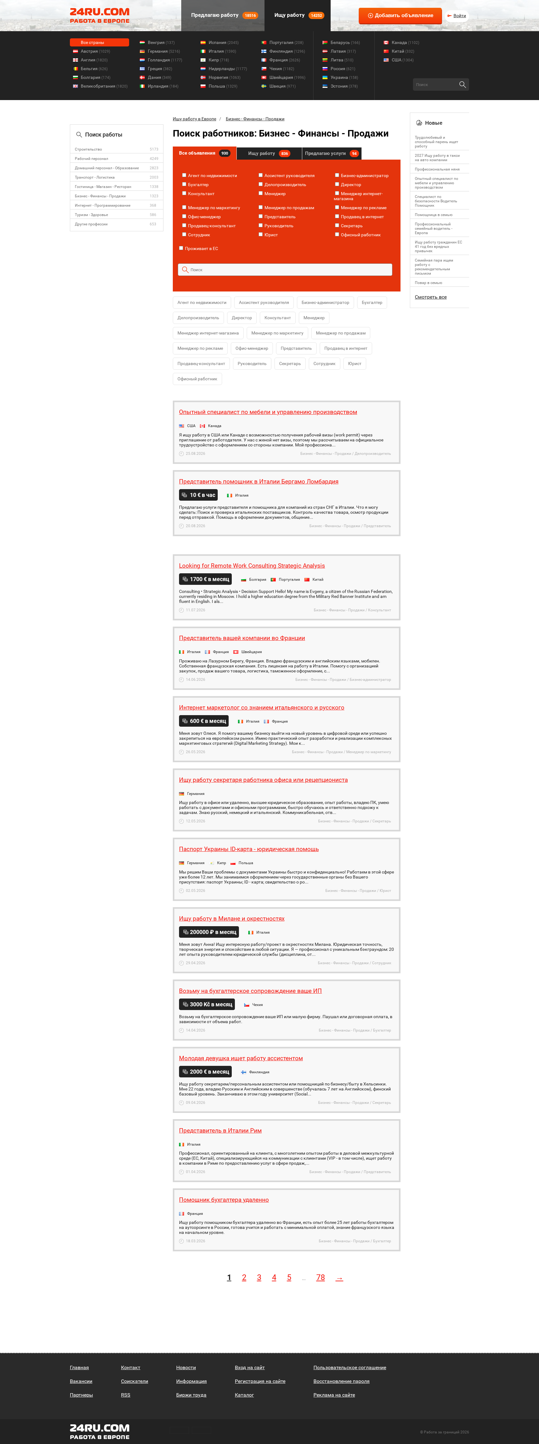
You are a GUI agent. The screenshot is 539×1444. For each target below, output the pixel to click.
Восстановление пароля (341, 1381)
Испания (224, 42)
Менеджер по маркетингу (213, 207)
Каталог (244, 1395)
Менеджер (275, 193)
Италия (222, 51)
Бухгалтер (198, 184)
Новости (186, 1367)
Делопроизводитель (285, 184)
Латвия (343, 51)
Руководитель (279, 225)
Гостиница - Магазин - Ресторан (103, 187)
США (403, 59)
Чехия (282, 68)
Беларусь (345, 42)
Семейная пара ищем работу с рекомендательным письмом (434, 267)
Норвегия (224, 77)
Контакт (130, 1367)
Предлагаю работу (223, 15)
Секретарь (351, 225)
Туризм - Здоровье (91, 215)
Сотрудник (198, 234)
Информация (191, 1381)
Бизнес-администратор (364, 175)
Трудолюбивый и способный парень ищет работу (436, 141)
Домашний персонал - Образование (107, 168)
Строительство (88, 149)
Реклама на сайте (334, 1395)
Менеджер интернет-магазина (208, 332)
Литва (342, 59)
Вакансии (81, 1381)
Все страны (92, 42)
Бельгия (94, 68)
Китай (403, 51)
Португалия (286, 42)
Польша (223, 86)
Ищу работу (297, 15)
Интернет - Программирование (102, 205)
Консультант (201, 193)
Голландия (165, 59)
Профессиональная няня (437, 169)
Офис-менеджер (204, 216)
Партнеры (81, 1395)
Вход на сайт (250, 1367)
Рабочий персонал (91, 158)
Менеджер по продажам (289, 207)
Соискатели (134, 1381)
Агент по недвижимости (212, 175)
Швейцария (287, 77)
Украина (344, 77)
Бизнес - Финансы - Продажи (100, 196)
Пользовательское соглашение (349, 1367)
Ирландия (163, 86)
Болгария (95, 77)
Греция (160, 68)
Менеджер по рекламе (363, 207)
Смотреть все (431, 297)
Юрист (271, 234)
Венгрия (161, 42)
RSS (125, 1395)
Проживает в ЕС (201, 248)
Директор (350, 184)
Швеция (283, 86)
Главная (79, 1367)
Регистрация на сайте (260, 1381)
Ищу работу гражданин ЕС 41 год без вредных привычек (438, 246)
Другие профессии (91, 224)
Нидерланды (228, 68)
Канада (405, 42)
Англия (94, 59)
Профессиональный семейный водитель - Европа (433, 228)
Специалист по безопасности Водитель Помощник (436, 201)
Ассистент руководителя (289, 175)
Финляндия (287, 51)
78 (320, 1277)
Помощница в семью (434, 215)
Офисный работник (360, 234)
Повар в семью (428, 283)
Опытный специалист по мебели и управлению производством (436, 183)
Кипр (219, 59)
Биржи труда (191, 1395)
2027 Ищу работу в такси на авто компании (437, 157)
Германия (164, 51)
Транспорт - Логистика (95, 177)
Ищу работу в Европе (194, 118)
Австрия (95, 51)
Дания (159, 77)
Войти (460, 15)
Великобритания (104, 86)
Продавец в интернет (362, 216)
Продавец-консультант (211, 225)
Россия (343, 68)
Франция (285, 59)
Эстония (344, 86)
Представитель (280, 216)
